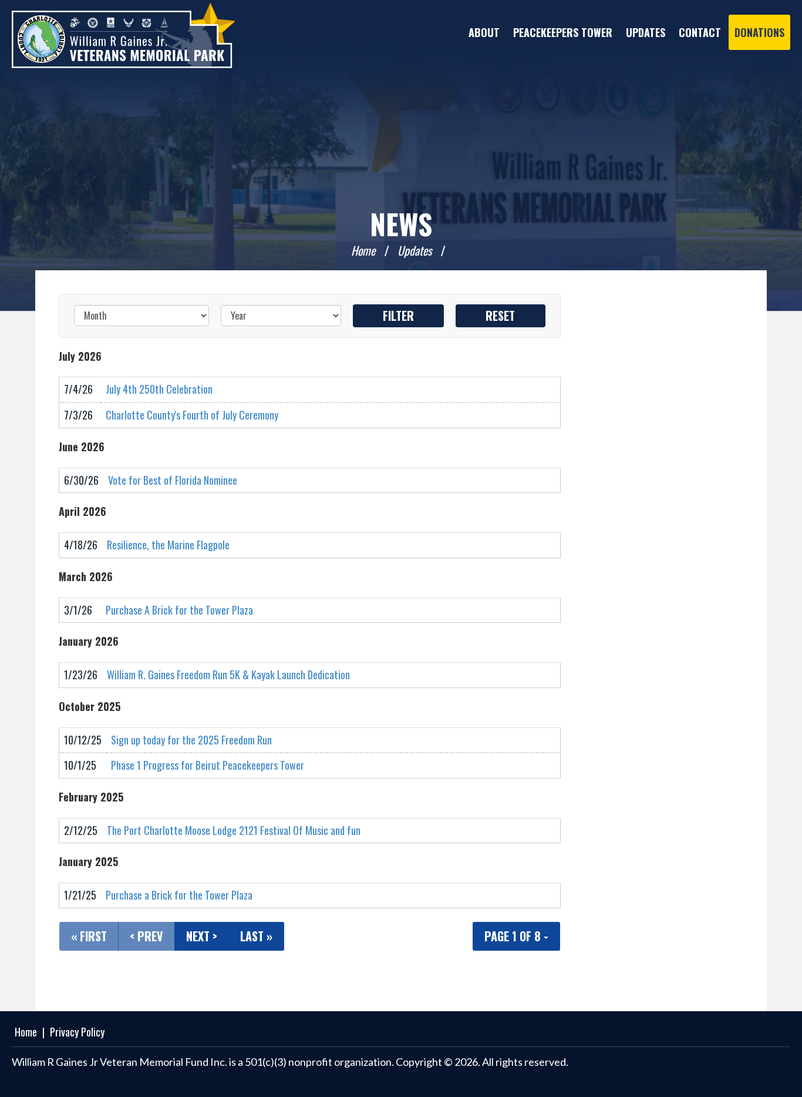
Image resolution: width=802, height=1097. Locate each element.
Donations (759, 32)
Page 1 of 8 (514, 936)
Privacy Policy (77, 1031)
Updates (645, 32)
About (484, 32)
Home (363, 250)
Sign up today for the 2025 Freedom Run (191, 739)
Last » (256, 936)
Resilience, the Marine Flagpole (168, 544)
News (401, 223)
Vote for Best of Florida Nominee (172, 480)
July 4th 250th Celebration (159, 389)
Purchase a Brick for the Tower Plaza (179, 895)
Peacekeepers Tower (562, 32)
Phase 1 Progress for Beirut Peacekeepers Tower (207, 765)
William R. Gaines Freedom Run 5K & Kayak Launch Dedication (228, 674)
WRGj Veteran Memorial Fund (123, 35)
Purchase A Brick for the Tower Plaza (179, 610)
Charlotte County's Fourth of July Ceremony (192, 414)
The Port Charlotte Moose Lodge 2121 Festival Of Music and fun (233, 830)
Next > (201, 936)
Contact (700, 32)
